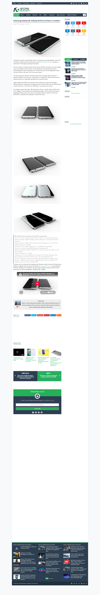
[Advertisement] (60, 9)
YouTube (75, 59)
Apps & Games (61, 15)
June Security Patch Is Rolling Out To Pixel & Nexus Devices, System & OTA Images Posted (29, 570)
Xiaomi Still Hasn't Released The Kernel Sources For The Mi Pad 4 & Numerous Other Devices (28, 577)
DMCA (47, 578)
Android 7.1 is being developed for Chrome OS (27, 553)
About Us (33, 3)
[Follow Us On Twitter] (36, 412)
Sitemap (20, 3)
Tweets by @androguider (75, 124)
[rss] (86, 3)
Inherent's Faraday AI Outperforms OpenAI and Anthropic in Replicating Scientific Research (78, 63)
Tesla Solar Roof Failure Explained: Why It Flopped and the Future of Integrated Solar (53, 549)
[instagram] (79, 3)
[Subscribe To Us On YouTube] (42, 412)
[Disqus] (37, 459)
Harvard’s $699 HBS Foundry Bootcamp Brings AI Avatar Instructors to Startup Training (78, 76)
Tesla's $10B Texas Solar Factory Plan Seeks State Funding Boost (77, 555)
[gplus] (76, 3)
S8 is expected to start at (45, 266)
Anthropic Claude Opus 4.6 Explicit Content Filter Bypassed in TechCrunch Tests (53, 570)
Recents (68, 59)
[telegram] (81, 3)
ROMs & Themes (71, 15)
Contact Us (39, 3)
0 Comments (27, 24)
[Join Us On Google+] (39, 412)
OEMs (45, 15)
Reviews (28, 15)
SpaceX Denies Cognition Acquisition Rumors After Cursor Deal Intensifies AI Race (52, 556)
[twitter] (73, 3)
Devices (35, 15)
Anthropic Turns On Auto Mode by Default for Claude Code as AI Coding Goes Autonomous (78, 549)
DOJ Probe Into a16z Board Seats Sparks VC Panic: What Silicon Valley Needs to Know (78, 69)
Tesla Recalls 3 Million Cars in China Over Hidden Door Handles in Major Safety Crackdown (53, 563)
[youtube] (83, 3)
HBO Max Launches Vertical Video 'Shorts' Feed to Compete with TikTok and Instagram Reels (78, 562)
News (22, 15)
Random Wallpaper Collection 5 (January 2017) (28, 547)
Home (14, 3)
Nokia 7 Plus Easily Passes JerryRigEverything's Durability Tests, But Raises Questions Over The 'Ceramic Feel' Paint (24, 562)
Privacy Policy (26, 3)
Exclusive (51, 15)
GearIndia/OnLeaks (47, 62)
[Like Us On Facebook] (33, 412)
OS (40, 15)
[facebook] (71, 3)
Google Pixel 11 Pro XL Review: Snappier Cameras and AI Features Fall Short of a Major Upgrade (79, 83)
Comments (83, 59)
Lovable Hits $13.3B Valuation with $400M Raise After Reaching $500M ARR (78, 576)
